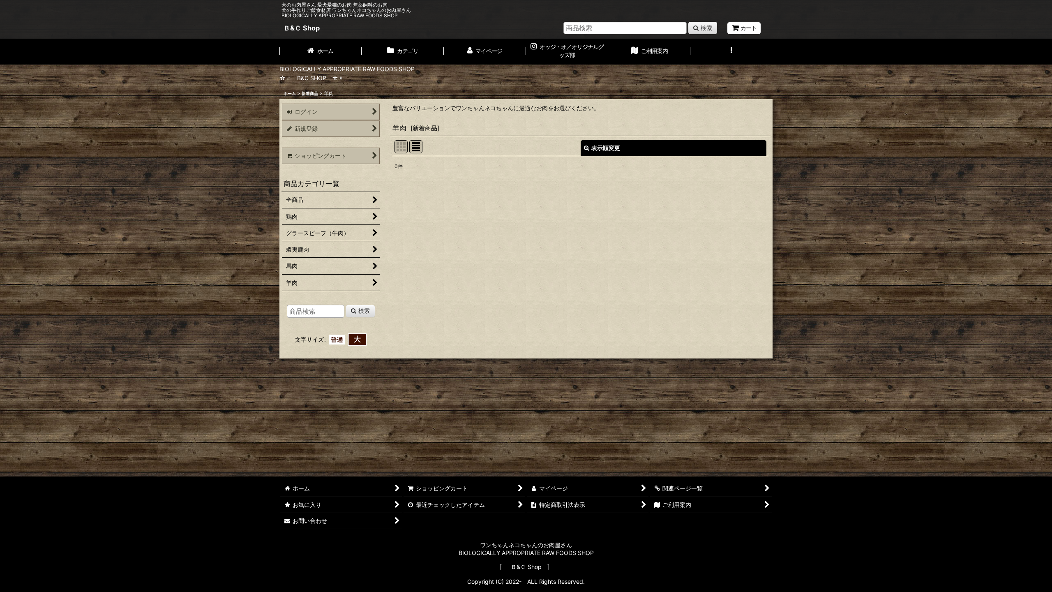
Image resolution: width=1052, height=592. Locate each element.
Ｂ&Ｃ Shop (302, 28)
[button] (731, 51)
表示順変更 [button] (605, 147)
